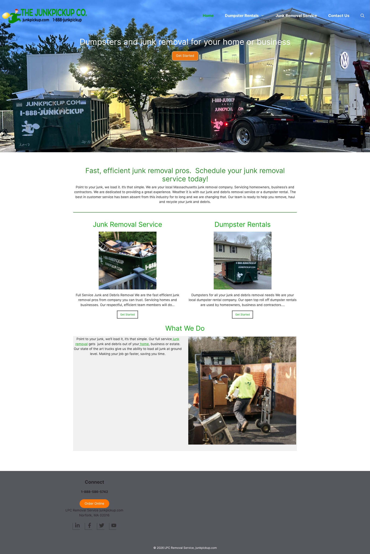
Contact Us (338, 15)
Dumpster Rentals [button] (242, 15)
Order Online (94, 503)
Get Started (185, 56)
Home (208, 15)
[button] (362, 16)
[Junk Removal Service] (127, 287)
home (144, 344)
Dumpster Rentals (242, 224)
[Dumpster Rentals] (243, 287)
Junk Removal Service (296, 15)
